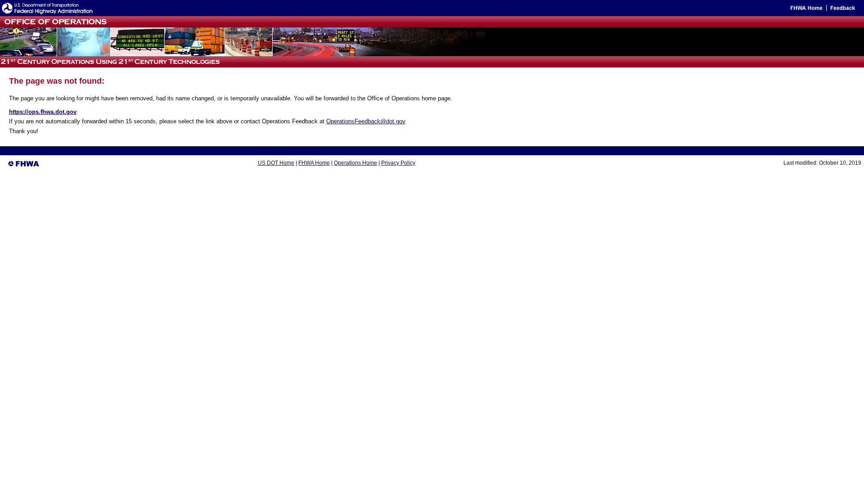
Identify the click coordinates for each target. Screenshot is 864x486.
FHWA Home (314, 163)
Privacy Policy (398, 163)
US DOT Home (276, 163)
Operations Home (355, 163)
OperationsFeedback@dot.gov (365, 121)
